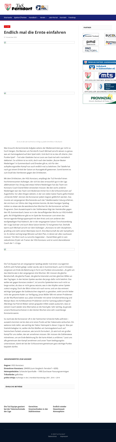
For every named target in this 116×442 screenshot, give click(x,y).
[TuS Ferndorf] (26, 7)
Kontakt (63, 18)
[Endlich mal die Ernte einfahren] (39, 43)
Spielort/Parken (20, 18)
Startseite (8, 18)
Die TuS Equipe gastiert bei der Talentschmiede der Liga (14, 409)
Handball (32, 18)
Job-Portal (53, 18)
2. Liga (7, 27)
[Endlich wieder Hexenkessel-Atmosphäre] (64, 397)
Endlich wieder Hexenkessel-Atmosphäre (59, 409)
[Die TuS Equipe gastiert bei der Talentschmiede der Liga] (15, 397)
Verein (42, 18)
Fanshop (72, 18)
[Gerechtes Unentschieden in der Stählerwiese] (39, 397)
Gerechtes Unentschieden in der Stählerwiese (38, 409)
